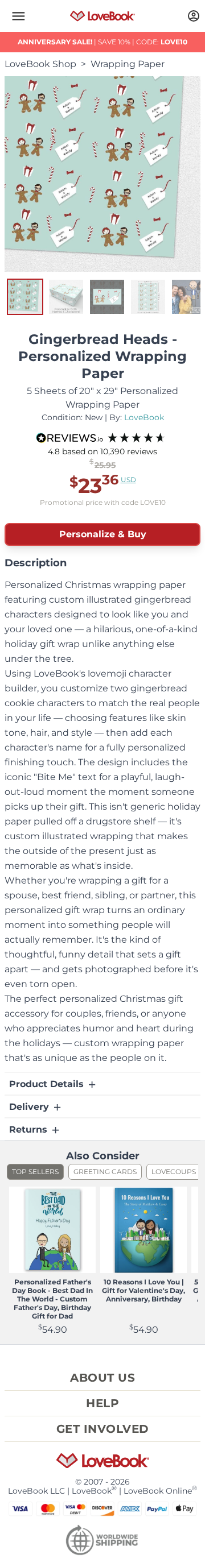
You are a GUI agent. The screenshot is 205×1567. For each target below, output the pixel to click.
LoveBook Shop (40, 64)
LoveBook (144, 417)
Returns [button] (29, 1129)
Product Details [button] (48, 1084)
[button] (18, 16)
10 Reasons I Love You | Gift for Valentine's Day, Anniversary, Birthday (143, 1290)
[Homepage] (103, 16)
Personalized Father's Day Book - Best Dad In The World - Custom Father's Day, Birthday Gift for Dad (52, 1299)
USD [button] (128, 479)
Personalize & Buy (102, 534)
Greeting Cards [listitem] (105, 1171)
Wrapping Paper (128, 64)
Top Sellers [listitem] (35, 1171)
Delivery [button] (30, 1106)
